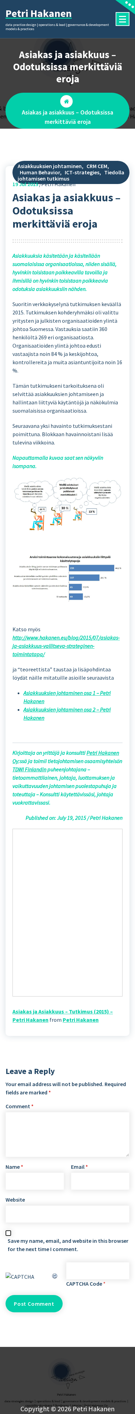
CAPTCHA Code (84, 1283)
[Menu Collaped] (122, 19)
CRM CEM (97, 166)
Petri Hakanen (81, 1019)
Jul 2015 (25, 184)
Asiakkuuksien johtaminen (50, 166)
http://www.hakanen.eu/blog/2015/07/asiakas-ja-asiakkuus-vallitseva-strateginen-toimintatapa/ (66, 646)
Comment (20, 1106)
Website (15, 1199)
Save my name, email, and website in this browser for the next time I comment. (68, 1244)
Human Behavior (40, 172)
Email (79, 1166)
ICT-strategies (82, 172)
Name (14, 1166)
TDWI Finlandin (29, 769)
